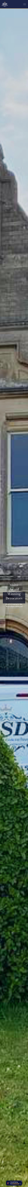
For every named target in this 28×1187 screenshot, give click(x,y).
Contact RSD (14, 611)
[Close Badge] (21, 1181)
